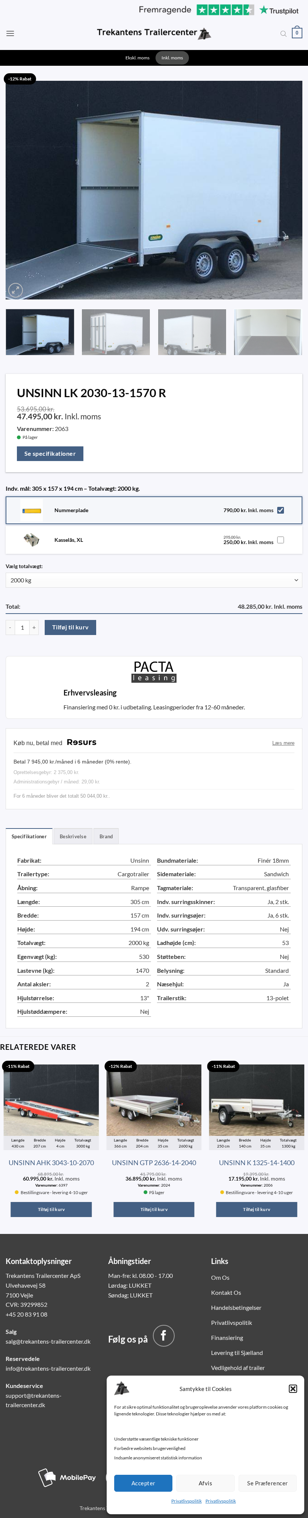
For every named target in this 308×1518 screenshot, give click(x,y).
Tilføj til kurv (70, 627)
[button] (293, 1389)
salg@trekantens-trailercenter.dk (48, 1341)
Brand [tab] (106, 836)
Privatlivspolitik (186, 1501)
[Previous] (21, 188)
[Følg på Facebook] (164, 1336)
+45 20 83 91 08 (26, 1314)
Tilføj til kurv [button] (51, 1209)
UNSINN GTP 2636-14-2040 (154, 1162)
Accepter (143, 1483)
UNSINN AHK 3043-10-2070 (51, 1162)
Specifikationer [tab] (29, 836)
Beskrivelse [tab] (73, 836)
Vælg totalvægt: (24, 566)
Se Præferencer (267, 1483)
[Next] (287, 188)
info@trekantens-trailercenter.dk (48, 1368)
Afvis (205, 1483)
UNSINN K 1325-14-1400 (256, 1162)
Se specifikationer (50, 453)
